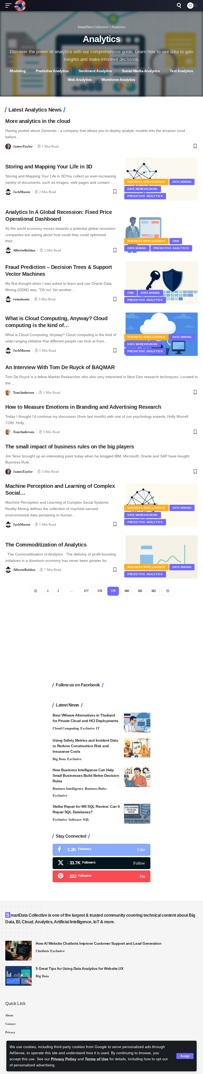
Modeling (18, 71)
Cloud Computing (66, 728)
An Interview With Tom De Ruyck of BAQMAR (59, 367)
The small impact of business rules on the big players (69, 446)
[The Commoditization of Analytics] (162, 557)
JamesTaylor (23, 146)
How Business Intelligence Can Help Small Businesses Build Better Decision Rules (86, 775)
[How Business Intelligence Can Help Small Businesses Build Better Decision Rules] (137, 777)
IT (98, 728)
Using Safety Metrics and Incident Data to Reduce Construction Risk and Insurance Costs (85, 746)
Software (75, 819)
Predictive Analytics (52, 71)
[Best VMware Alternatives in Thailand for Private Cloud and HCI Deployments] (137, 722)
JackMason (21, 192)
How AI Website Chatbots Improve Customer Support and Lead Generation (98, 943)
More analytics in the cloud (37, 121)
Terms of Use (96, 1059)
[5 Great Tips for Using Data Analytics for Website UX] (18, 976)
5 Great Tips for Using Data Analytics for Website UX (79, 968)
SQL (86, 819)
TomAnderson (23, 392)
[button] (184, 1056)
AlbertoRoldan (24, 250)
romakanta (21, 299)
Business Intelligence (146, 181)
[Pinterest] (101, 876)
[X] (101, 863)
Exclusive (87, 728)
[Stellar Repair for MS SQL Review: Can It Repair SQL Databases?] (137, 814)
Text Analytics (181, 71)
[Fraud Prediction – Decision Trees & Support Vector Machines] (162, 283)
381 (140, 591)
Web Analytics (80, 80)
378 (99, 591)
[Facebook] (101, 850)
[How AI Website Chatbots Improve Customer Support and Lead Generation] (18, 951)
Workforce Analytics (118, 80)
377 (86, 591)
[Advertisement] (101, 639)
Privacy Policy (63, 1059)
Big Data (59, 759)
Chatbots (42, 951)
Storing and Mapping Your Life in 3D (48, 166)
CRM (176, 241)
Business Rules (96, 789)
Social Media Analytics (141, 71)
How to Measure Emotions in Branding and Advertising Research (83, 407)
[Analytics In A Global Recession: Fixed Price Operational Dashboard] (162, 231)
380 (126, 591)
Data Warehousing (142, 188)
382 (153, 591)
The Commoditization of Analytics (45, 545)
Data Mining (182, 181)
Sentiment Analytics (95, 71)
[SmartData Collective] (19, 5)
